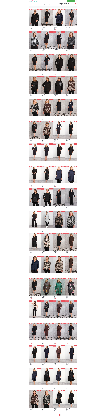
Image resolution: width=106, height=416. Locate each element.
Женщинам (61, 3)
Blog (69, 3)
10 (74, 415)
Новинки (65, 3)
